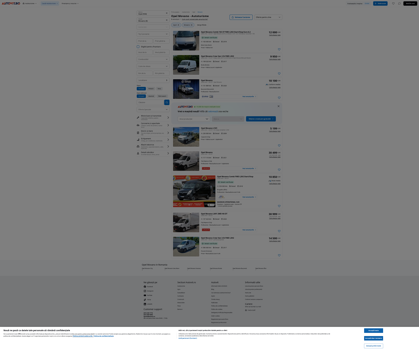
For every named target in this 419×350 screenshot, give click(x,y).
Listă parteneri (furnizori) (188, 338)
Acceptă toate (373, 330)
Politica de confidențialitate (104, 336)
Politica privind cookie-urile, (83, 336)
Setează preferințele (373, 346)
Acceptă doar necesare (373, 338)
